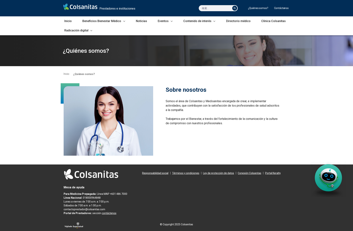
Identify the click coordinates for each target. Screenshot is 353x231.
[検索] (235, 8)
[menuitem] (258, 8)
